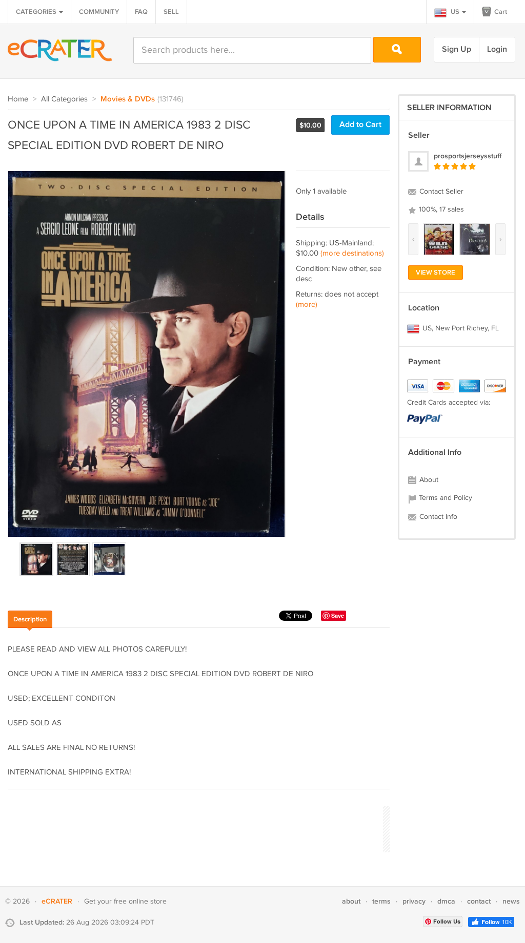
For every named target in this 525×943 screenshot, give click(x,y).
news (511, 901)
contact (479, 901)
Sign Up (456, 49)
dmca (446, 901)
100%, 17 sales (440, 209)
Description (30, 619)
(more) (306, 304)
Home (18, 99)
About (427, 480)
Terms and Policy (444, 498)
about (351, 901)
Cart (500, 12)
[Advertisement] (194, 828)
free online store (140, 901)
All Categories (64, 99)
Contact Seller (440, 191)
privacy (414, 901)
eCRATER (57, 901)
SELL (171, 12)
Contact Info (437, 517)
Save (337, 615)
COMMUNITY (99, 12)
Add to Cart (360, 125)
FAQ (141, 12)
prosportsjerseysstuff (467, 156)
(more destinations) (352, 253)
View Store (435, 272)
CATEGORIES (37, 12)
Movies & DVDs (127, 99)
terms (381, 901)
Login (497, 49)
